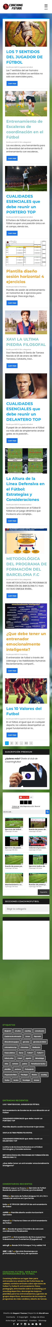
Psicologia (24, 1075)
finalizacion (36, 1047)
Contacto (10, 1317)
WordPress (44, 1313)
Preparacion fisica (10, 1075)
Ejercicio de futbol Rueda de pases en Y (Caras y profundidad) (24, 1189)
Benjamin (7, 1031)
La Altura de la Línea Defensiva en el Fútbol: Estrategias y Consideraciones (23, 1148)
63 (26, 743)
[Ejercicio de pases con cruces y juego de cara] (14, 841)
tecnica (15, 1080)
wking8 (6, 1245)
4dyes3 (6, 1220)
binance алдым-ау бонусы (14, 1188)
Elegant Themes (20, 1313)
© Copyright (22, 1317)
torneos (36, 1080)
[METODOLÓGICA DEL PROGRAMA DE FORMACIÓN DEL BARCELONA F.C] (26, 541)
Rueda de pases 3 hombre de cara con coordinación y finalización (23, 1230)
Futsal (19, 1058)
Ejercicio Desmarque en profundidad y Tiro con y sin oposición (20, 1252)
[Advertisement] (26, 940)
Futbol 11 (40, 1053)
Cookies (33, 1320)
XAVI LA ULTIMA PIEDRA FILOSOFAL (17, 1133)
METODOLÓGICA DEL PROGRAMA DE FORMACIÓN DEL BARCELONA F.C (26, 1156)
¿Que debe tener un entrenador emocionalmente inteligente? (26, 1164)
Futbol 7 (30, 1053)
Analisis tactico (25, 505)
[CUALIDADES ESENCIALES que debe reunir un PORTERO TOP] (26, 178)
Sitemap (42, 1320)
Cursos (27, 1036)
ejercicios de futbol (39, 1042)
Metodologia (39, 1058)
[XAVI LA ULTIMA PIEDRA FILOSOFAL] (26, 322)
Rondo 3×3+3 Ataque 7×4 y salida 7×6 (29, 1245)
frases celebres (9, 1053)
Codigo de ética (37, 1317)
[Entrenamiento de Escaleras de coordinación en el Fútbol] (26, 103)
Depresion (37, 1036)
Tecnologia (26, 1080)
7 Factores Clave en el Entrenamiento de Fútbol (25, 1221)
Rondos (34, 1075)
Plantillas (23, 287)
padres (24, 1064)
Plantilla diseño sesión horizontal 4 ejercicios (25, 276)
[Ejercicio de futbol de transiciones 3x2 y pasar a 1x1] (14, 823)
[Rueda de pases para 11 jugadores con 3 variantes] (14, 859)
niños (6, 1064)
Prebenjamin (29, 1069)
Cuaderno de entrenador (12, 1036)
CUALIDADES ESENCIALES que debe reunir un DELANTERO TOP (22, 1139)
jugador (28, 1058)
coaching (28, 1031)
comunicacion (39, 1031)
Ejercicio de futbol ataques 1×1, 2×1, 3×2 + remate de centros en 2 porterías (25, 1197)
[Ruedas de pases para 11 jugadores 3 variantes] (38, 878)
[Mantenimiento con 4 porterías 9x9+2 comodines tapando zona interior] (14, 878)
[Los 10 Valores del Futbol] (26, 691)
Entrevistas (24, 1047)
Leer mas (12, 83)
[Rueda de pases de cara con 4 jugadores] (38, 823)
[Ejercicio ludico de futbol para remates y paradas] (38, 859)
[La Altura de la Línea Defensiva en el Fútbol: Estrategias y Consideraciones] (26, 461)
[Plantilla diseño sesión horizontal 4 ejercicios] (26, 253)
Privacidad (22, 1320)
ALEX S (16, 67)
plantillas (7, 1069)
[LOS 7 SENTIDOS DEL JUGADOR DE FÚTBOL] (26, 34)
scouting (44, 1075)
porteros (18, 1069)
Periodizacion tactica (38, 1064)
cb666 (5, 1212)
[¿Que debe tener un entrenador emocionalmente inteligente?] (26, 616)
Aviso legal (11, 1320)
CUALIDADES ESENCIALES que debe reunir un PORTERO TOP (22, 1119)
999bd (5, 1196)
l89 (4, 1229)
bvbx (5, 1204)
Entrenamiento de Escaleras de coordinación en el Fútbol (26, 1111)
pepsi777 (7, 1237)
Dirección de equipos (11, 1042)
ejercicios (26, 1042)
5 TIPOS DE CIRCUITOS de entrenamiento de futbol (25, 1205)
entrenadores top (10, 1047)
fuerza (21, 1053)
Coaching (23, 654)
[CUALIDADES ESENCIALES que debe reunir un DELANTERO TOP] (26, 386)
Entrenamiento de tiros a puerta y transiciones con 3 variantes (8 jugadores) (24, 1238)
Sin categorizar (25, 142)
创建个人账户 (8, 1251)
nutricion (15, 1064)
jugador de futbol (26, 67)
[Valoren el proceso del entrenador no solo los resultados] (38, 841)
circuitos (18, 1031)
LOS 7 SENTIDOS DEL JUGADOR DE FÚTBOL (24, 57)
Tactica (6, 1080)
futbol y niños (8, 1058)
